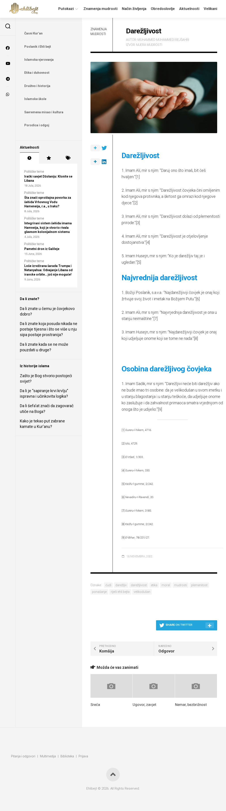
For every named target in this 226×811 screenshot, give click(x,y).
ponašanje (99, 592)
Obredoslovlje (163, 8)
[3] (138, 222)
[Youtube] (7, 63)
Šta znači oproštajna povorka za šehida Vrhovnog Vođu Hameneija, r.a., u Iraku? (47, 202)
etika (154, 585)
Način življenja (134, 8)
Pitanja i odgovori (23, 756)
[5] (139, 262)
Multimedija (48, 756)
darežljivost (139, 585)
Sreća (95, 704)
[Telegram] (7, 79)
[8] (196, 338)
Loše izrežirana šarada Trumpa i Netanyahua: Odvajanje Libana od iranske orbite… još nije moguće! (48, 270)
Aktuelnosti (189, 8)
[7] (155, 318)
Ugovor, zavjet (144, 704)
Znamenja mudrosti (100, 8)
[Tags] (67, 158)
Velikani (210, 8)
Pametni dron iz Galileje (41, 249)
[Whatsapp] (7, 94)
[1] (138, 176)
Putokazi (66, 8)
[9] (160, 409)
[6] (198, 299)
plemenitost (199, 585)
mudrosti (180, 585)
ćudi (108, 585)
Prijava (83, 756)
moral (166, 585)
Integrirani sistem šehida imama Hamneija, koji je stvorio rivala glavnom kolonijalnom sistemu (48, 227)
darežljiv (121, 585)
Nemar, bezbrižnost (191, 704)
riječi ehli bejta (120, 592)
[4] (148, 242)
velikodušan (142, 592)
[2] (135, 202)
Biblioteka (67, 756)
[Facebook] (7, 48)
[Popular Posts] (48, 158)
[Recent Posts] (29, 158)
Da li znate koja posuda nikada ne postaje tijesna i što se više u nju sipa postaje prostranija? (48, 329)
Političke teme (34, 171)
